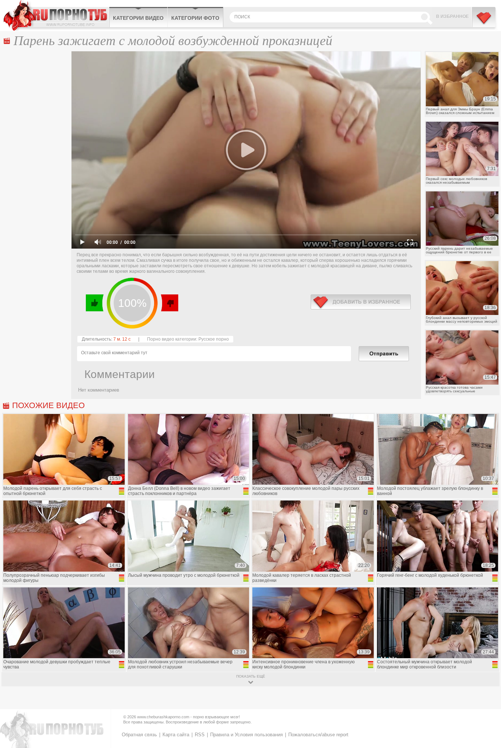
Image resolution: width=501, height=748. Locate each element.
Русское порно (213, 339)
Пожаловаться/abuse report (318, 734)
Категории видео (138, 18)
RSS (200, 734)
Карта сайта (175, 734)
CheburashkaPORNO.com (56, 15)
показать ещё (250, 676)
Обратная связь (139, 734)
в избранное (361, 301)
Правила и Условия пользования (246, 734)
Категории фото (195, 18)
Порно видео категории (171, 339)
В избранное (452, 16)
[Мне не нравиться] (169, 302)
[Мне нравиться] (95, 302)
